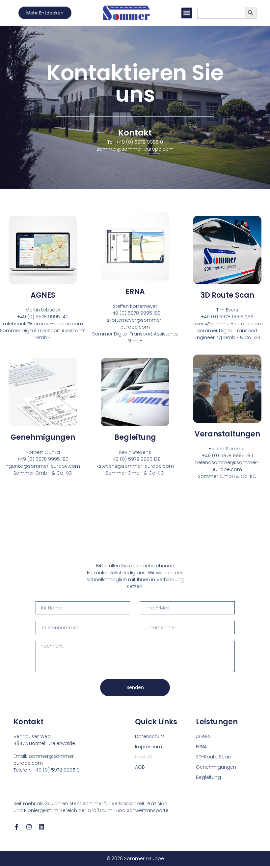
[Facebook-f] (16, 827)
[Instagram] (29, 827)
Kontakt (144, 757)
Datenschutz (150, 736)
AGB (140, 767)
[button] (186, 13)
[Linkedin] (41, 827)
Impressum (148, 746)
